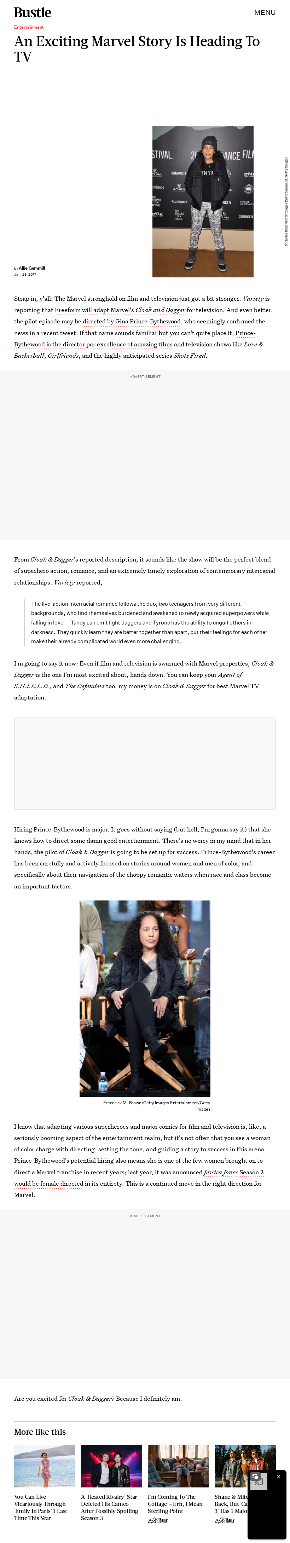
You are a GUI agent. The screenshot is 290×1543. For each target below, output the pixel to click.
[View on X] (145, 763)
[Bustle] (32, 12)
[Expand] (255, 1476)
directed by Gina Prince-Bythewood (132, 321)
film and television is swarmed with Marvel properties (174, 663)
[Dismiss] (278, 1476)
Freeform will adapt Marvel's (120, 310)
